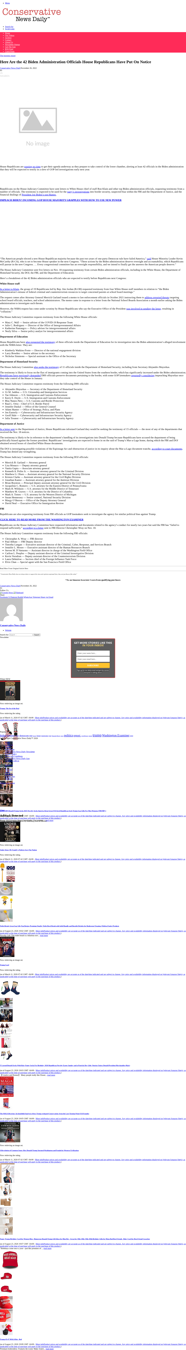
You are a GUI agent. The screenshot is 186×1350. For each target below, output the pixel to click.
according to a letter (33, 527)
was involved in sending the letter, (143, 308)
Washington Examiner (115, 735)
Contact (8, 40)
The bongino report (7, 56)
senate (90, 736)
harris (34, 736)
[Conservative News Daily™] (31, 22)
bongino (11, 735)
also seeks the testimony (46, 367)
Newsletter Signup (12, 44)
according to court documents (167, 448)
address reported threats (157, 297)
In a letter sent (7, 429)
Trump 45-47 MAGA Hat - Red (11, 1339)
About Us (9, 42)
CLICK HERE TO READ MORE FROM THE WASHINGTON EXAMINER (41, 519)
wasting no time (32, 166)
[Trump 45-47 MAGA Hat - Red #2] (6, 1295)
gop (30, 736)
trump (97, 735)
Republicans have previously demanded (20, 375)
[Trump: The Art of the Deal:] (10, 700)
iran (50, 736)
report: (77, 735)
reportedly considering (142, 375)
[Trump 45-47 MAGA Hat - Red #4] (6, 1321)
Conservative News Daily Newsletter (20, 752)
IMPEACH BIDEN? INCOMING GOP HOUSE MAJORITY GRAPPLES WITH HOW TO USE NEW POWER (60, 200)
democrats (24, 735)
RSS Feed (9, 49)
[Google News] (7, 593)
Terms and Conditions (14, 756)
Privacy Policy (11, 754)
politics (68, 735)
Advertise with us (12, 761)
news (62, 736)
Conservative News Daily (10, 68)
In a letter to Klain (9, 289)
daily (17, 736)
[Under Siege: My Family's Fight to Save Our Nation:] (10, 841)
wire (131, 736)
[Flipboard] (18, 593)
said (149, 258)
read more (49, 820)
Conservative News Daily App (17, 758)
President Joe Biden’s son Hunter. (39, 194)
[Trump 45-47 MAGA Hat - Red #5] (6, 1334)
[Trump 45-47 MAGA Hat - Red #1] (6, 1282)
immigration (44, 736)
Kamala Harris (56, 736)
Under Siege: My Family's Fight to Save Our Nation (18, 850)
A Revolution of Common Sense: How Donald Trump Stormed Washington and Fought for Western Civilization (39, 1150)
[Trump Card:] (7, 956)
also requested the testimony (40, 342)
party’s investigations (78, 191)
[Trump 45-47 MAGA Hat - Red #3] (6, 1308)
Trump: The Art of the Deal (9, 708)
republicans (84, 736)
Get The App (10, 47)
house (39, 736)
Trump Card (4, 965)
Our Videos (9, 35)
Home (7, 33)
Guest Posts (9, 51)
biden (3, 735)
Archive (8, 38)
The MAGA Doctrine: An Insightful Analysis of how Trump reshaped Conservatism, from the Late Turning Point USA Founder (44, 1114)
